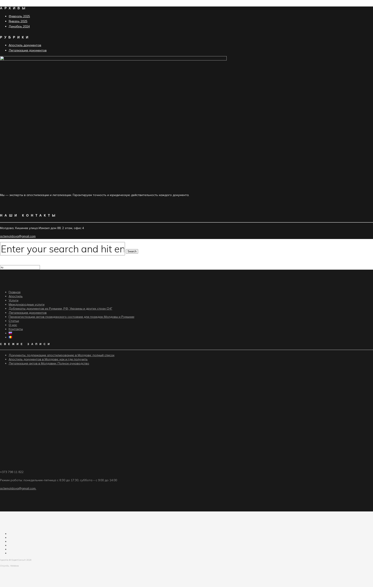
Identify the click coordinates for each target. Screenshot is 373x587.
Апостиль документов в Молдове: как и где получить (48, 359)
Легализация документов (28, 50)
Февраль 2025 (19, 16)
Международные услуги (26, 304)
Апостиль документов (25, 45)
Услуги (13, 300)
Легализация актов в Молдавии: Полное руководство (49, 363)
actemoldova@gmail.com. (18, 488)
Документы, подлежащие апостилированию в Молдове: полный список (61, 355)
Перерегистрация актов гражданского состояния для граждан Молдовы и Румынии (71, 317)
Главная (15, 292)
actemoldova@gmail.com (18, 236)
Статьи (14, 321)
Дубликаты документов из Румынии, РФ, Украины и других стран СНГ (60, 308)
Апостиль (16, 296)
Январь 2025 (18, 21)
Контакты (16, 329)
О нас (13, 325)
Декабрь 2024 (19, 26)
